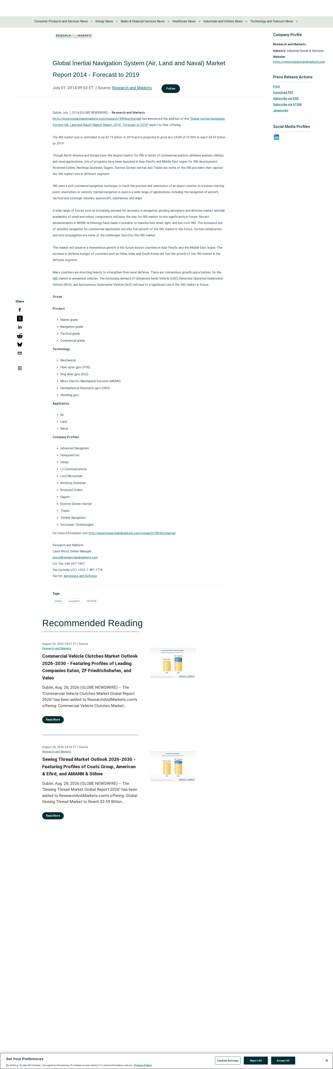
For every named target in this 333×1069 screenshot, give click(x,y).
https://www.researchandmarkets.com (299, 62)
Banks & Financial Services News (143, 21)
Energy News (104, 21)
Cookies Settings (227, 1060)
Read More (53, 719)
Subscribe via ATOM (287, 104)
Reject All (256, 1060)
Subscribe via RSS (286, 98)
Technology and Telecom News (271, 21)
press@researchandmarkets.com (75, 557)
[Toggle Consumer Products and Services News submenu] (91, 21)
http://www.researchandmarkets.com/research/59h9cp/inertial (97, 119)
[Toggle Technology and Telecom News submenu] (297, 21)
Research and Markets (132, 87)
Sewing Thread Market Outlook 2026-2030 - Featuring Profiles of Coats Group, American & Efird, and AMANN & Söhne (89, 767)
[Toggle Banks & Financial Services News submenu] (168, 21)
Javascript (280, 110)
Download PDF (283, 92)
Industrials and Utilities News (223, 21)
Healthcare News (184, 21)
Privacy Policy (143, 1065)
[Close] (327, 1060)
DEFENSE (92, 601)
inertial (58, 601)
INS (55, 278)
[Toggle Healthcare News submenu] (199, 21)
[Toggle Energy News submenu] (117, 21)
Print (276, 86)
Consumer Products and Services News (61, 21)
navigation (74, 601)
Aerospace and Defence (80, 576)
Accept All (283, 1060)
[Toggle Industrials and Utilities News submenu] (246, 21)
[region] (166, 1061)
